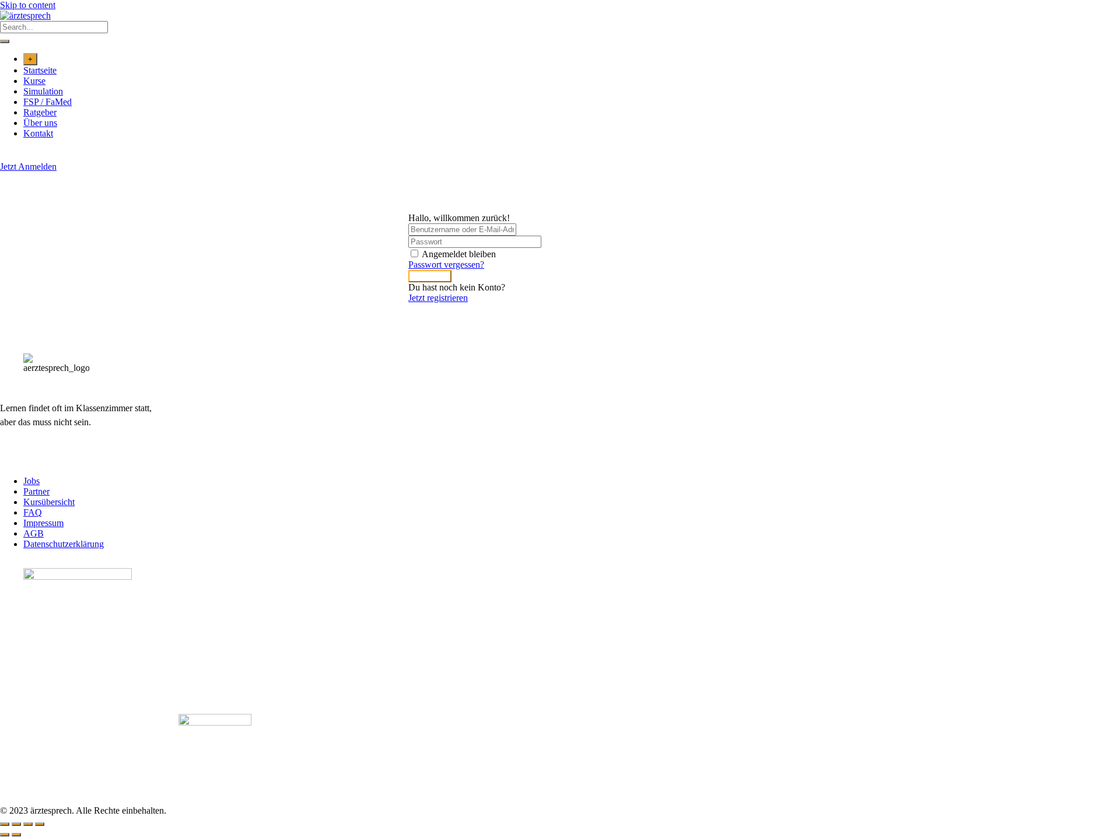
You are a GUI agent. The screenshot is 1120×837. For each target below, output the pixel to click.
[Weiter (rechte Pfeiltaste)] (16, 834)
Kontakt (38, 133)
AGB (33, 533)
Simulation (43, 91)
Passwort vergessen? (446, 264)
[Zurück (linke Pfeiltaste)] (4, 834)
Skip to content (27, 5)
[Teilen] (28, 824)
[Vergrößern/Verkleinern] (4, 824)
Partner (36, 491)
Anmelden (430, 276)
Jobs (31, 481)
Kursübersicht (49, 502)
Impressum (43, 523)
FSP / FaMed (47, 102)
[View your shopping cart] (6, 156)
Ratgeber (40, 112)
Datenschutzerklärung (63, 544)
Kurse (34, 81)
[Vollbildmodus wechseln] (16, 824)
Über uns (40, 123)
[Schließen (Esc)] (39, 824)
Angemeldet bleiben (459, 254)
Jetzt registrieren (438, 298)
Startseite (40, 70)
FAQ (32, 512)
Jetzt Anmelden (28, 166)
